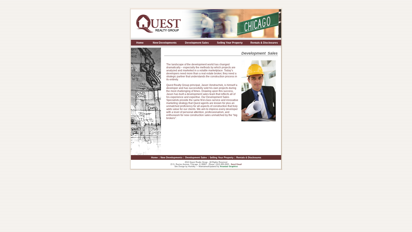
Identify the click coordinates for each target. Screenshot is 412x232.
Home (140, 42)
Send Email (236, 164)
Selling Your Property (230, 42)
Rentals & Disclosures (264, 42)
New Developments (165, 42)
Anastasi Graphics (229, 166)
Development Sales (197, 42)
